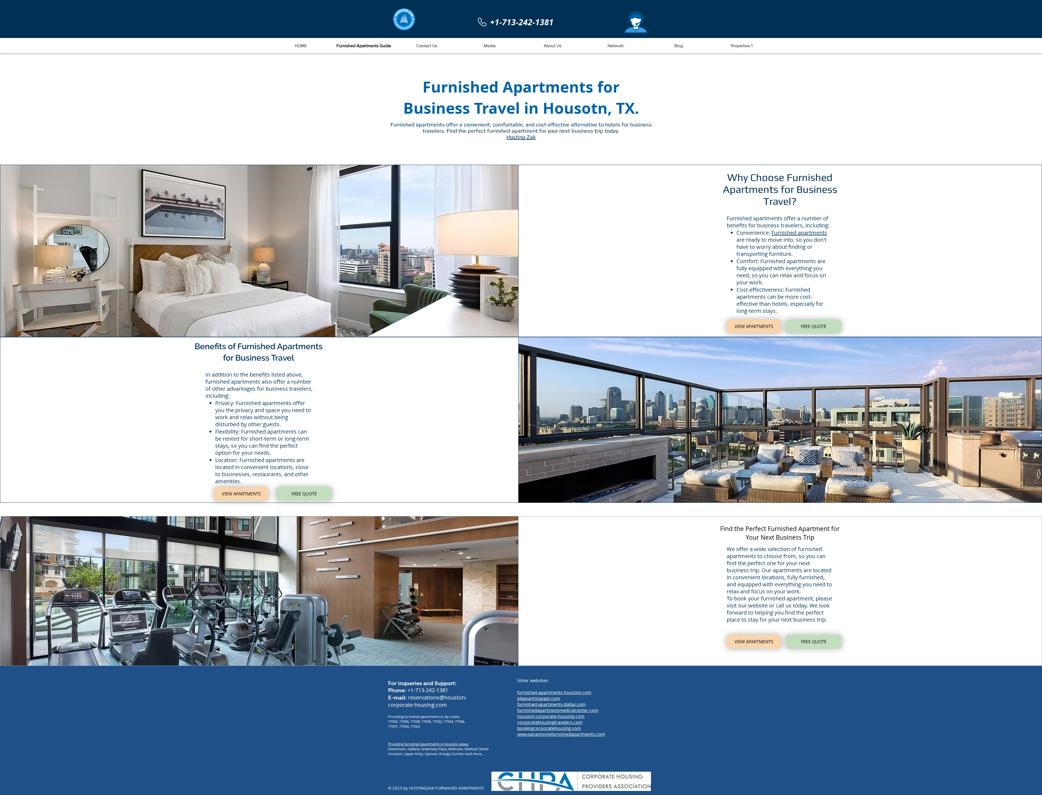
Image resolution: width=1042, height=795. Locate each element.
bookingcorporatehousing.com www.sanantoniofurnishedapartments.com (561, 731)
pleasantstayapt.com (538, 698)
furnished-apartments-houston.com (554, 692)
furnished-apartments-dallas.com (551, 704)
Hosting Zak (521, 137)
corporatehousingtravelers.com (550, 722)
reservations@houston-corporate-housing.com (427, 701)
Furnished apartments (799, 232)
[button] (636, 22)
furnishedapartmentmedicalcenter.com (557, 710)
